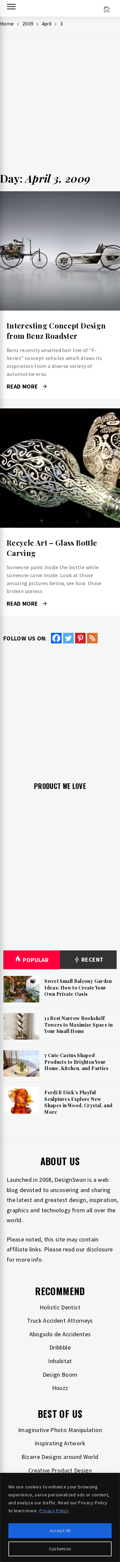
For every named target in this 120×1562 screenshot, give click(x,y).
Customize (60, 1549)
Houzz (60, 1388)
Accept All (60, 1530)
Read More (59, 251)
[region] (60, 1517)
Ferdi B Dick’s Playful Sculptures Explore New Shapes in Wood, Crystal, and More (78, 1102)
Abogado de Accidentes (60, 1334)
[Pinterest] (80, 638)
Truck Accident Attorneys (60, 1320)
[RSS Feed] (92, 638)
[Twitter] (68, 638)
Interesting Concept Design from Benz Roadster (56, 331)
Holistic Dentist (60, 1307)
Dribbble (60, 1347)
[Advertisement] (60, 104)
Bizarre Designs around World (59, 1457)
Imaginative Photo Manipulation (60, 1430)
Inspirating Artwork (60, 1443)
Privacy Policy (54, 1511)
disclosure (99, 1249)
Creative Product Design (60, 1470)
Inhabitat (60, 1361)
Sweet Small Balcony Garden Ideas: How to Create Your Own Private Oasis (78, 987)
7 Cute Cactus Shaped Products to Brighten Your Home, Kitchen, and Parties (76, 1061)
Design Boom (60, 1374)
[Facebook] (56, 638)
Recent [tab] (92, 959)
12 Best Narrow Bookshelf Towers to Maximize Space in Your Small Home (78, 1024)
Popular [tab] (36, 960)
